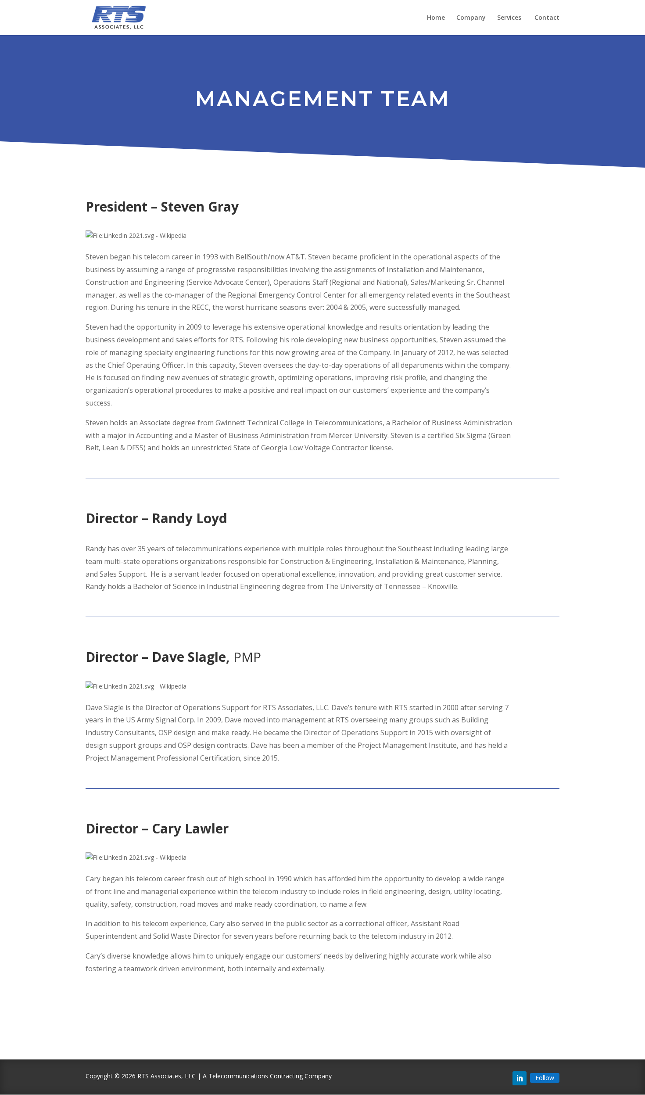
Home (436, 18)
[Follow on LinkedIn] (519, 1078)
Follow (544, 1077)
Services (510, 18)
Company (471, 18)
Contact (546, 18)
